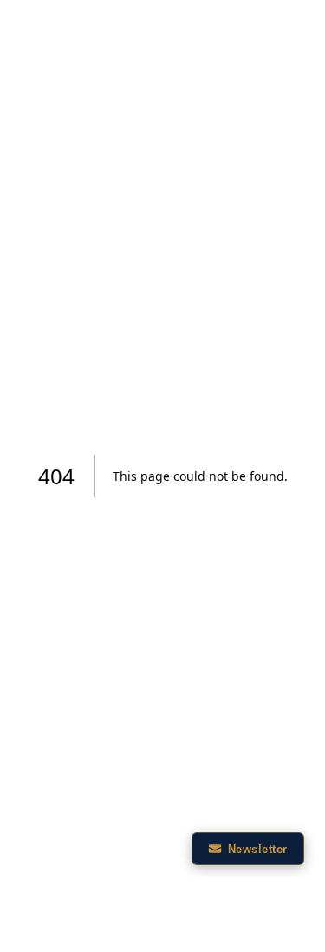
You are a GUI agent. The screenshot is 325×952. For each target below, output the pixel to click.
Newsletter (258, 849)
